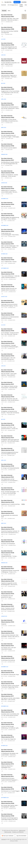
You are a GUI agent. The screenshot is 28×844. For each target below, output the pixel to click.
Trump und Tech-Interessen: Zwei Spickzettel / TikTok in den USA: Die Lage (10, 635)
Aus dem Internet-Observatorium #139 (7, 408)
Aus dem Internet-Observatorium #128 (7, 551)
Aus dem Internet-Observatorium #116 (7, 711)
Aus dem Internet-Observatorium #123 (7, 621)
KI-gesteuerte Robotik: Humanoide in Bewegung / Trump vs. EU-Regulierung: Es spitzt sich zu (10, 571)
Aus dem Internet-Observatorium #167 (7, 15)
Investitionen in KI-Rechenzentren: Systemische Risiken (10, 317)
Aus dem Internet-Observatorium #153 (7, 214)
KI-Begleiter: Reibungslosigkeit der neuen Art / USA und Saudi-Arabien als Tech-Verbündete (10, 440)
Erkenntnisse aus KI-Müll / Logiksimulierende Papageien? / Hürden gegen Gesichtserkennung (10, 779)
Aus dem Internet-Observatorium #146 (7, 314)
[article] (14, 19)
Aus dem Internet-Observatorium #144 (7, 342)
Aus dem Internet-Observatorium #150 (7, 258)
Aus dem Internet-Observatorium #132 (7, 501)
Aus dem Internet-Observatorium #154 (7, 203)
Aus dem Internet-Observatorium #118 (7, 682)
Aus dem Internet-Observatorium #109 (7, 802)
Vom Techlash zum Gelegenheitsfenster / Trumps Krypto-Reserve (8, 555)
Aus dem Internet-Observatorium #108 (7, 815)
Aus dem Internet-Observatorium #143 (7, 355)
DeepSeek (3, 624)
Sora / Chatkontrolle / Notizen (9, 261)
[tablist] (6, 10)
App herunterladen (21, 835)
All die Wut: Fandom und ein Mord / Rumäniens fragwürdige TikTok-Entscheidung (10, 686)
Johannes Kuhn (9, 21)
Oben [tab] (9, 10)
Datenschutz (22, 830)
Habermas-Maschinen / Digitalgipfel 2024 (7, 766)
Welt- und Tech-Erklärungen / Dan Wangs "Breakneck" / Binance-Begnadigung (10, 246)
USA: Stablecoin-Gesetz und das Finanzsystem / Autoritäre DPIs (9, 386)
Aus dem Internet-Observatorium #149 (7, 273)
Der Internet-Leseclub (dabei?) (9, 148)
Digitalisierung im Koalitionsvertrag (10, 504)
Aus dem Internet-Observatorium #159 (7, 132)
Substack (3, 839)
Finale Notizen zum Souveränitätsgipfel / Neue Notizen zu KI (10, 233)
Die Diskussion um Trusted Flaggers (10, 791)
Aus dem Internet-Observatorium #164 (7, 59)
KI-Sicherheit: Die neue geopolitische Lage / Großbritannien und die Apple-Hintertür (9, 596)
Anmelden (24, 2)
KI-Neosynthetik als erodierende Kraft (9, 515)
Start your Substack (8, 835)
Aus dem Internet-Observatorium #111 (7, 775)
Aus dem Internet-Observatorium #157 (7, 159)
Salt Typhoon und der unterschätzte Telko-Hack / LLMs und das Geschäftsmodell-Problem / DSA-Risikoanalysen (10, 698)
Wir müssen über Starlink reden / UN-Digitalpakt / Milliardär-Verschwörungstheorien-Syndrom (10, 806)
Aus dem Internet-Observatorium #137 (7, 436)
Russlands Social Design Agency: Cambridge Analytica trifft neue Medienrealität (9, 818)
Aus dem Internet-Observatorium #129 (7, 540)
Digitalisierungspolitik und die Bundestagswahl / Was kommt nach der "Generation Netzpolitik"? (10, 583)
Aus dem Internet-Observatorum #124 (7, 605)
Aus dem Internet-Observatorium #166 (7, 28)
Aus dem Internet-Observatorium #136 (7, 449)
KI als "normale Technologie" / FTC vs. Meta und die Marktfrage (10, 492)
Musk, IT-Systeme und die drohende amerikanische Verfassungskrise (7, 608)
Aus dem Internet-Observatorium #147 (7, 301)
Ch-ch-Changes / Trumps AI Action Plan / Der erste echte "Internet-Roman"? (10, 333)
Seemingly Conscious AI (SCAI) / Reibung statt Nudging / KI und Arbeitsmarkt (9, 305)
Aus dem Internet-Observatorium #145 (7, 329)
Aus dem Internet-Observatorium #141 (7, 383)
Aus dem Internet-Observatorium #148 (7, 285)
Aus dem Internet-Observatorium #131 (7, 512)
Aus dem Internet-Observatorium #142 (7, 370)
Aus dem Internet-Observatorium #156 (7, 171)
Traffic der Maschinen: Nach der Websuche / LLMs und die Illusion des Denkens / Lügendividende (10, 399)
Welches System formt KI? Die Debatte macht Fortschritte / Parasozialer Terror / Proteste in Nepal (9, 289)
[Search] (25, 10)
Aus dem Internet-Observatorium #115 (7, 723)
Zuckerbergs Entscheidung (8, 660)
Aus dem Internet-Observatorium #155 (7, 187)
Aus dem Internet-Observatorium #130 (7, 528)
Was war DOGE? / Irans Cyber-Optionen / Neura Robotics (9, 374)
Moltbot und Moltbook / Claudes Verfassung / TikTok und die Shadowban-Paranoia (9, 175)
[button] (3, 5)
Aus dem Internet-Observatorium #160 (7, 116)
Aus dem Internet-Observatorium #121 (7, 644)
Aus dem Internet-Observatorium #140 (7, 395)
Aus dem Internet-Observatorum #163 (7, 72)
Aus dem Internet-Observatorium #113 (7, 750)
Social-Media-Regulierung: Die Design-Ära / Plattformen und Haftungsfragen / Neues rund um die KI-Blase (9, 47)
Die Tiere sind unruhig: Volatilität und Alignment (9, 31)
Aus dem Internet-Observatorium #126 (7, 580)
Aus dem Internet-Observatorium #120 (7, 657)
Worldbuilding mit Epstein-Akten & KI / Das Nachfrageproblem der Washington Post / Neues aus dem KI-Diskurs (10, 162)
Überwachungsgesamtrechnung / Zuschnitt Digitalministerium (9, 452)
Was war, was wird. (6, 206)
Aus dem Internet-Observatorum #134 (7, 476)
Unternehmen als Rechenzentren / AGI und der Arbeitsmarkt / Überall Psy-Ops (10, 107)
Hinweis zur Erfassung (18, 832)
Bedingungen (7, 832)
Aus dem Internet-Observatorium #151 (7, 243)
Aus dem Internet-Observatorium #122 (7, 632)
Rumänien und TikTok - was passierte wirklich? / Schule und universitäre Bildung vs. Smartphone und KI (9, 427)
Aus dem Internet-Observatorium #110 (7, 788)
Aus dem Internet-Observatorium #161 (7, 104)
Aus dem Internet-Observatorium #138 (7, 424)
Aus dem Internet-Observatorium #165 (7, 44)
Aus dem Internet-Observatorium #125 (7, 592)
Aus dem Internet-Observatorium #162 (7, 88)
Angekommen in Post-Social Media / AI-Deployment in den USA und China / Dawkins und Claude (10, 91)
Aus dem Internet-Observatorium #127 (7, 567)
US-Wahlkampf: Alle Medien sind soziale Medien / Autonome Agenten (9, 754)
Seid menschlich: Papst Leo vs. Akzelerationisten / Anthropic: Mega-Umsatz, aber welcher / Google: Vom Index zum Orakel (9, 75)
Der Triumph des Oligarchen (8, 739)
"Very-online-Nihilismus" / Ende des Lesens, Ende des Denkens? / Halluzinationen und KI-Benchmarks (10, 276)
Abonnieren (17, 2)
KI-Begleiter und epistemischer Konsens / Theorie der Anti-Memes (10, 411)
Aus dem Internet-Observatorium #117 (7, 695)
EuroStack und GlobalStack (8, 543)
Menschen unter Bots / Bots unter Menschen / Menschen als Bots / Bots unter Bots (10, 19)
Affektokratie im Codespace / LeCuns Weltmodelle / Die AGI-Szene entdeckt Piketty (9, 191)
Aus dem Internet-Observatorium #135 (7, 465)
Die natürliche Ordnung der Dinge (10, 674)
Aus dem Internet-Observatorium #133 (7, 488)
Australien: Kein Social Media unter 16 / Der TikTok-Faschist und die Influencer (10, 714)
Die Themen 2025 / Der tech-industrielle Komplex (8, 648)
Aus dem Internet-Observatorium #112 (7, 763)
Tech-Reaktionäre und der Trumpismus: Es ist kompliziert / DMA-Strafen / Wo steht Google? (9, 479)
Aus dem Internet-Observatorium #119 (7, 671)
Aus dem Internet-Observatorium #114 (7, 736)
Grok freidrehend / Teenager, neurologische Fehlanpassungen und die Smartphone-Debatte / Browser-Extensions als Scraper (9, 345)
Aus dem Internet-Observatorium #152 (7, 230)
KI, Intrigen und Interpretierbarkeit (10, 468)
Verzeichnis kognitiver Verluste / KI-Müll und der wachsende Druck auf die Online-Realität (10, 531)
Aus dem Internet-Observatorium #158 (7, 145)
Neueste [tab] (4, 10)
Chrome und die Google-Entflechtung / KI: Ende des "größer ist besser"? (10, 727)
